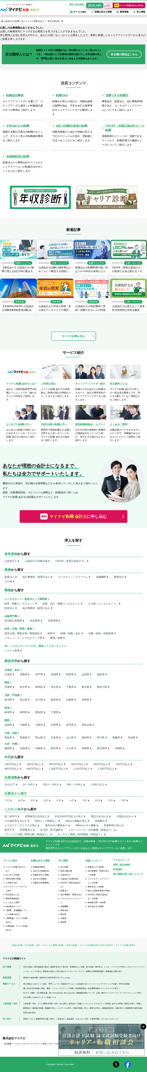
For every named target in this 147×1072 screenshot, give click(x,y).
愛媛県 (116, 737)
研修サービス (28, 1019)
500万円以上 (78, 764)
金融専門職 (10, 616)
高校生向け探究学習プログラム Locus (54, 978)
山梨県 (70, 699)
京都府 (23, 724)
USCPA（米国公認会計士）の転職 (98, 896)
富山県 (23, 699)
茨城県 (8, 687)
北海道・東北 (12, 669)
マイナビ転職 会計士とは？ (16, 869)
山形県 (85, 674)
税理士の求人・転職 (132, 1004)
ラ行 (110, 800)
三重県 (54, 712)
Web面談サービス (13, 906)
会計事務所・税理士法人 (36, 576)
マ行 (84, 800)
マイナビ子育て (112, 988)
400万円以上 (56, 764)
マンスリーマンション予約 (130, 993)
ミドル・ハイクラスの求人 (114, 967)
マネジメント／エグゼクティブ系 (23, 637)
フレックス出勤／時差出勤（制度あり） (27, 834)
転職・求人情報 (87, 967)
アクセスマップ (121, 860)
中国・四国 (10, 733)
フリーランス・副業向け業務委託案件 (89, 971)
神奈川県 (102, 687)
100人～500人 (51, 784)
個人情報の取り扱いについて (128, 874)
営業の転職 (17, 945)
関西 (7, 720)
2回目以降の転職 (13, 879)
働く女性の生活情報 (31, 988)
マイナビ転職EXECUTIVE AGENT (96, 945)
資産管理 (53, 620)
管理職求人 (26, 829)
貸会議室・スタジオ (75, 1019)
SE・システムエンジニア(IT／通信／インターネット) (34, 645)
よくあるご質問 (12, 902)
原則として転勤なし (46, 820)
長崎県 (39, 748)
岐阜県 (8, 712)
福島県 (101, 674)
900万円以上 (34, 768)
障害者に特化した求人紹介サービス (57, 971)
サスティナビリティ (32, 1044)
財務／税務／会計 (70, 633)
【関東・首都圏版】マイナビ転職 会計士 (16, 912)
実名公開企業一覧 (55, 21)
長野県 (85, 699)
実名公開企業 (66, 871)
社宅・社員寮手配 (92, 1019)
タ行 (45, 800)
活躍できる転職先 (116, 95)
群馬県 (39, 687)
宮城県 (54, 674)
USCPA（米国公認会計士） (70, 560)
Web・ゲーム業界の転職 (42, 1004)
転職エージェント (85, 1004)
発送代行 (61, 1019)
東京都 (85, 687)
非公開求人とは (12, 894)
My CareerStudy (55, 993)
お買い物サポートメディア (106, 993)
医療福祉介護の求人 (114, 971)
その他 (8, 581)
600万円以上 (100, 764)
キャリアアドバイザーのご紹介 (16, 889)
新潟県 (8, 699)
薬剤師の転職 (37, 1008)
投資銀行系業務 (13, 620)
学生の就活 (27, 967)
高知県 (131, 737)
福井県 (54, 699)
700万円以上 (123, 764)
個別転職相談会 (12, 898)
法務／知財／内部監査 (100, 633)
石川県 (39, 699)
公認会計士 (10, 560)
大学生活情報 (123, 984)
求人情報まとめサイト (32, 984)
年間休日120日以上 (36, 816)
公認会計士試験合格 (36, 560)
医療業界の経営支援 (133, 1008)
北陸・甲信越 (12, 695)
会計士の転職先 (40, 879)
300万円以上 (34, 764)
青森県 (23, 674)
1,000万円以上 (57, 768)
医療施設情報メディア (85, 993)
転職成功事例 (14, 95)
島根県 (23, 737)
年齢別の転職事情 (41, 883)
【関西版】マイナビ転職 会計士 (16, 920)
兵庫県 (54, 724)
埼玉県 (54, 687)
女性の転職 (71, 945)
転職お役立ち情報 (41, 875)
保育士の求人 (95, 1008)
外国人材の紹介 (29, 1013)
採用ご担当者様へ (77, 4)
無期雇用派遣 (107, 1008)
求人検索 (64, 867)
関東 (7, 682)
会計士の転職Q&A (41, 871)
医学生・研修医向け (71, 967)
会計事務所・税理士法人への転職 (98, 873)
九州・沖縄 (10, 743)
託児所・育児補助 (50, 829)
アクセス (17, 1044)
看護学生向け (55, 967)
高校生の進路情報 (30, 978)
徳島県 (85, 737)
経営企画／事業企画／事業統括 (22, 633)
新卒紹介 (72, 1004)
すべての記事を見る (73, 336)
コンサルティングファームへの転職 (98, 881)
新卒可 (8, 829)
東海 (7, 707)
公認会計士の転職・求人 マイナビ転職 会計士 (24, 21)
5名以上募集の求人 (76, 820)
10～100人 (29, 784)
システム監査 (12, 650)
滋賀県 (8, 724)
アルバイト (131, 967)
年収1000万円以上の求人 (69, 816)
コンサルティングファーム (73, 576)
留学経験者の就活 (41, 967)
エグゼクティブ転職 (102, 1004)
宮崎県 (85, 748)
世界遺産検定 (80, 988)
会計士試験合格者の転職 (71, 125)
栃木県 (23, 687)
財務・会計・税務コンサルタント (61, 603)
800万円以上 (11, 768)
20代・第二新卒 (60, 1004)
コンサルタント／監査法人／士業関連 (25, 598)
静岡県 (23, 712)
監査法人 (9, 576)
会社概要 (7, 1044)
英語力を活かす (99, 816)
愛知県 (39, 712)
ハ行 (71, 800)
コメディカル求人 (64, 1008)
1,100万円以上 (81, 768)
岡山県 (39, 737)
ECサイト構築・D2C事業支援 (35, 993)
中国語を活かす (125, 816)
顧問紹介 (26, 1008)
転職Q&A (62, 95)
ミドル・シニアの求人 (32, 971)
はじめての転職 (12, 875)
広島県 (54, 737)
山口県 (70, 737)
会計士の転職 (117, 1004)
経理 (50, 633)
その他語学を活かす (15, 820)
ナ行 (58, 800)
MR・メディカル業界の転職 (49, 945)
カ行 (19, 800)
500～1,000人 (75, 784)
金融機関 (101, 576)
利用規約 (117, 869)
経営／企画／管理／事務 (18, 628)
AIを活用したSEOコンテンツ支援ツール (39, 997)
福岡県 (8, 748)
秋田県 (70, 674)
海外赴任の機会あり (56, 825)
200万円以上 (11, 764)
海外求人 (98, 967)
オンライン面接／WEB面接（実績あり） (80, 834)
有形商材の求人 (112, 825)
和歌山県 (87, 724)
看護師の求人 (50, 1008)
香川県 (101, 737)
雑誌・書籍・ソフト (49, 988)
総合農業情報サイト (96, 988)
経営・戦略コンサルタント (19, 603)
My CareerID (69, 993)
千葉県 (70, 687)
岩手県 (39, 674)
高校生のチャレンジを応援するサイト (76, 984)
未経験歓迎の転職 (17, 156)
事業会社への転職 (95, 887)
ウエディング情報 (66, 988)
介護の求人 (119, 1008)
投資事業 (35, 620)
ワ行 (123, 800)
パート (140, 967)
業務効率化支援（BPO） (46, 1019)
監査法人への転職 (95, 867)
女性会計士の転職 (17, 125)
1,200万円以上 (106, 768)
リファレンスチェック (110, 1019)
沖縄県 (118, 748)
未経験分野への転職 (96, 902)
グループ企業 (54, 1044)
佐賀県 (23, 748)
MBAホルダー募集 (85, 825)
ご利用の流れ (11, 883)
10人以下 (9, 784)
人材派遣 (26, 1004)
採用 (44, 1044)
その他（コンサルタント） (103, 603)
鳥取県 (8, 737)
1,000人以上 (98, 784)
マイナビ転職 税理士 (126, 945)
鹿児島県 (102, 748)
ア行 (7, 800)
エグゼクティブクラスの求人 (20, 825)
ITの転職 (29, 945)
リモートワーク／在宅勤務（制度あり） (90, 829)
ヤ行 (97, 800)
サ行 (32, 800)
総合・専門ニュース (51, 984)
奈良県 (70, 724)
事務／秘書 (56, 637)
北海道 (8, 674)
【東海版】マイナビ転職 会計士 (16, 928)
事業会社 (119, 576)
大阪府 (39, 724)
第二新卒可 (10, 816)
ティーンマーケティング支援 (105, 984)
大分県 (70, 748)
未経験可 (100, 820)
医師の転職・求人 (81, 1008)
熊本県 (54, 748)
